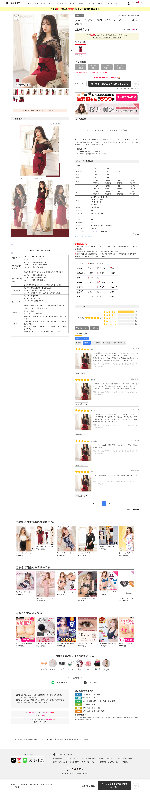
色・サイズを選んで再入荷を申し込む (114, 785)
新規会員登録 (57, 759)
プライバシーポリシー (90, 762)
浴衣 (93, 3)
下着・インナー (83, 3)
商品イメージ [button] (20, 119)
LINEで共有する (61, 683)
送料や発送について (60, 762)
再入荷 (35, 3)
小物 (115, 3)
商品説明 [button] (82, 119)
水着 (99, 3)
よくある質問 (74, 762)
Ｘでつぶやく (92, 683)
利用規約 (125, 762)
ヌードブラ (52, 3)
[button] (72, 51)
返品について (111, 759)
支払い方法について (125, 759)
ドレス (42, 3)
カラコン (107, 3)
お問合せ (100, 759)
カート (76, 759)
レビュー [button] (82, 306)
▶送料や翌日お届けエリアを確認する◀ (107, 38)
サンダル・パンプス (67, 3)
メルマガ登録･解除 (88, 759)
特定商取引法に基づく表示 (109, 762)
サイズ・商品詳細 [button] (86, 161)
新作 (29, 3)
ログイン (124, 29)
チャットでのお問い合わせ (65, 754)
